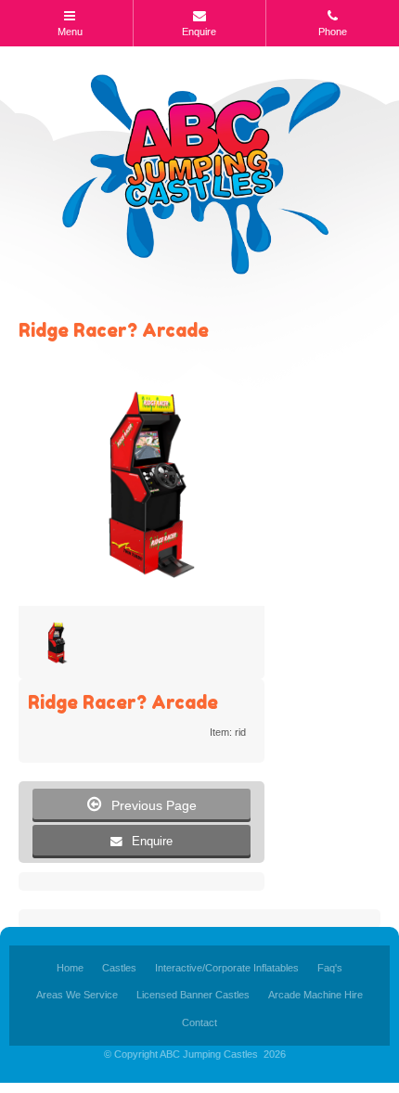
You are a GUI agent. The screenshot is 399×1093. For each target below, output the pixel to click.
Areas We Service (77, 994)
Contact (199, 1022)
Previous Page (142, 804)
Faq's (329, 967)
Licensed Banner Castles (193, 994)
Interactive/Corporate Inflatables (227, 967)
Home (70, 967)
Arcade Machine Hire (315, 994)
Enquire (152, 841)
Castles (119, 967)
